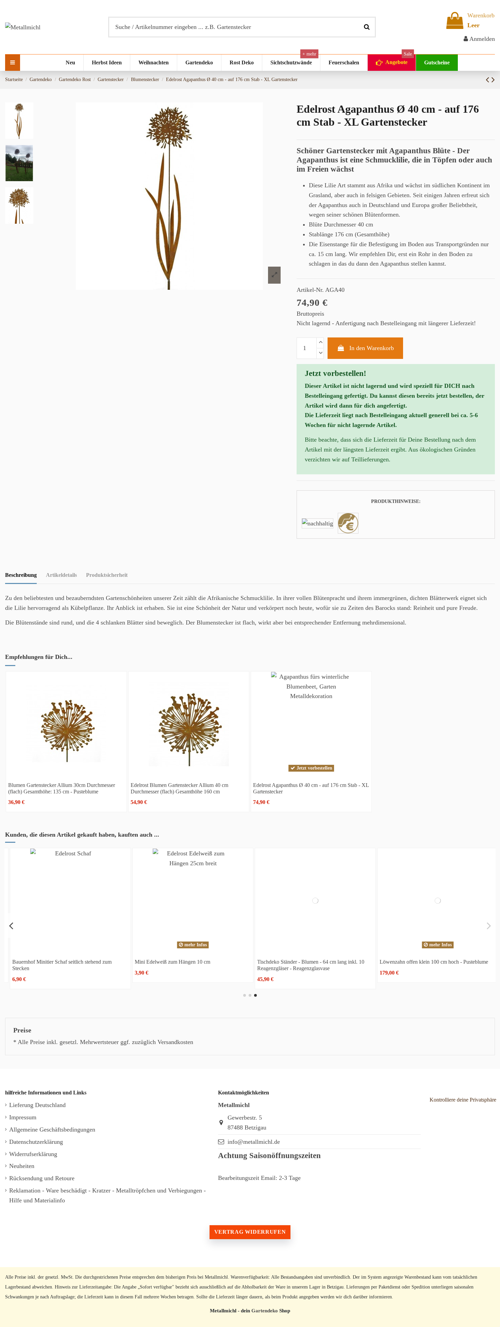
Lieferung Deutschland (37, 1105)
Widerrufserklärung (33, 1154)
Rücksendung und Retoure (41, 1178)
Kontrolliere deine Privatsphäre (463, 1100)
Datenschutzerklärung (36, 1141)
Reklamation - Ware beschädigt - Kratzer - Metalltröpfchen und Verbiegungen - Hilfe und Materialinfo (107, 1195)
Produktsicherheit (107, 575)
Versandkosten (175, 1042)
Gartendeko (264, 1310)
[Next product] (493, 80)
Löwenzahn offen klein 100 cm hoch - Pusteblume (430, 962)
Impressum (22, 1117)
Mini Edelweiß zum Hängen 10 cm (168, 962)
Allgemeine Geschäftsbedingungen (52, 1129)
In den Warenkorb (371, 348)
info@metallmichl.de (254, 1141)
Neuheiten (21, 1166)
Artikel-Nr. (310, 289)
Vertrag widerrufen (250, 1232)
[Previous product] (488, 80)
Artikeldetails (61, 575)
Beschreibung (21, 575)
